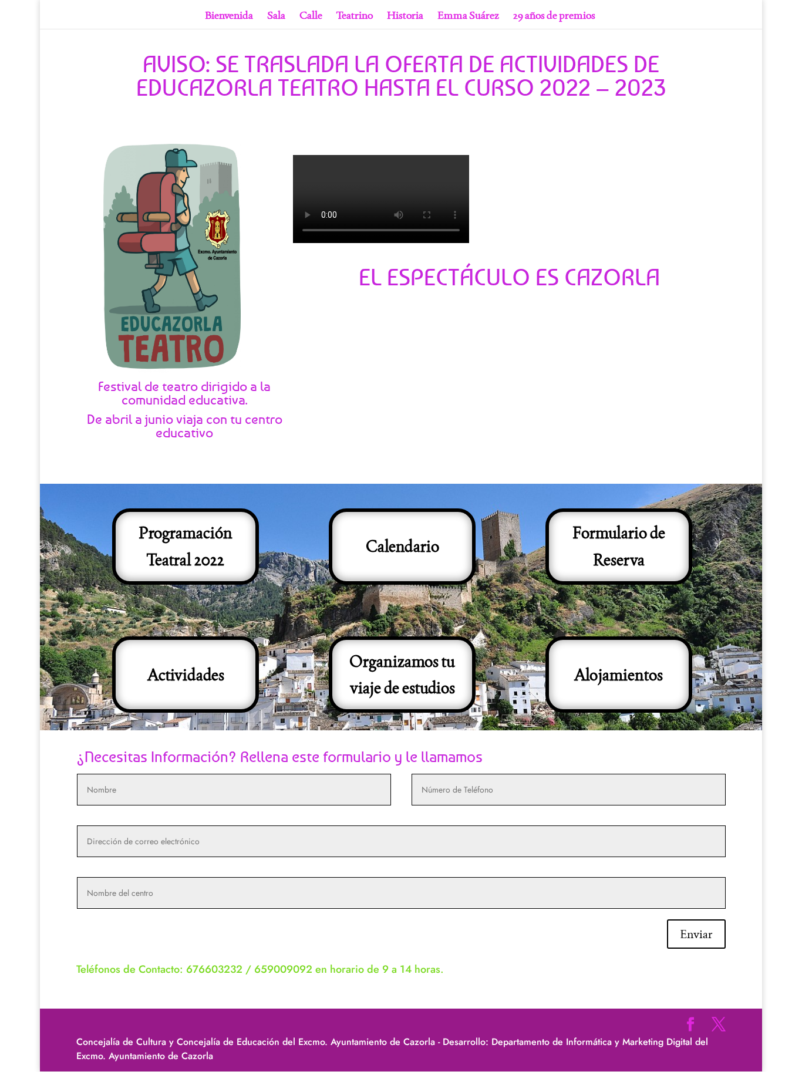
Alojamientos (618, 675)
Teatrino (354, 16)
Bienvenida (229, 16)
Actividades (185, 675)
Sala (276, 16)
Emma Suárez (468, 16)
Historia (405, 16)
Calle (310, 16)
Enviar (696, 934)
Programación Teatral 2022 (185, 546)
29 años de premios (554, 16)
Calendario (402, 546)
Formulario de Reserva (618, 546)
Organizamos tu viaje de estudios (402, 675)
